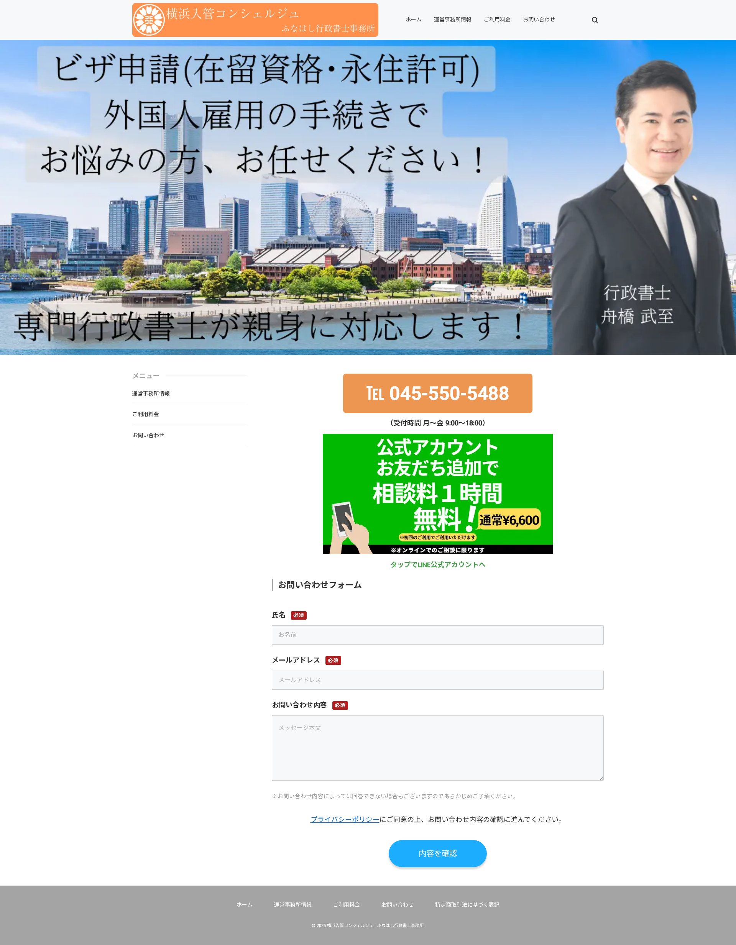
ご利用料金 (497, 19)
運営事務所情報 (453, 19)
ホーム (414, 19)
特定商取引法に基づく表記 (467, 905)
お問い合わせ (539, 19)
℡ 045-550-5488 (438, 393)
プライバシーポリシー (345, 819)
